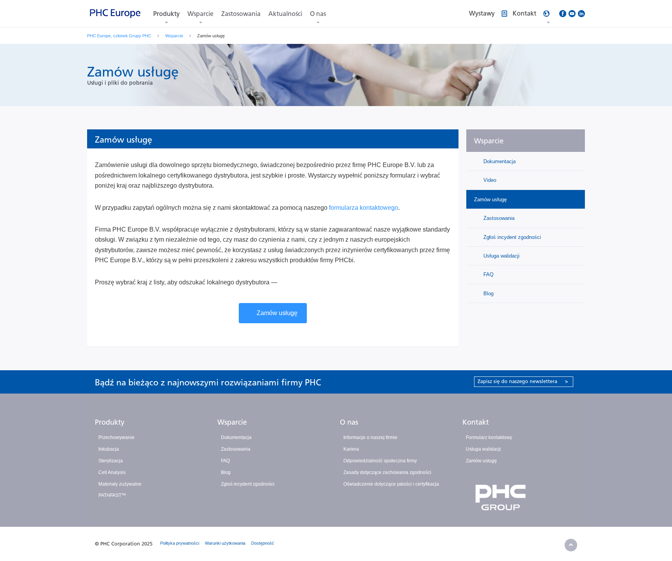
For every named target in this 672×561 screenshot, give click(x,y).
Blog (488, 293)
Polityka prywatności (179, 543)
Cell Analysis (112, 472)
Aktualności (285, 13)
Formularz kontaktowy (489, 437)
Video (489, 180)
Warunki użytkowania (225, 543)
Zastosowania (241, 13)
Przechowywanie (116, 437)
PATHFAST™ (112, 495)
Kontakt (475, 422)
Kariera (351, 449)
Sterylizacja (110, 460)
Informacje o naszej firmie (370, 437)
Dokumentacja (499, 161)
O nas (318, 13)
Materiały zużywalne (120, 484)
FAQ (488, 274)
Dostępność (262, 543)
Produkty (166, 13)
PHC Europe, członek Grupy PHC (119, 35)
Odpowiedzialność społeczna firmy (380, 460)
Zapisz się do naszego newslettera (523, 381)
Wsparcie (200, 13)
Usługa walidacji (501, 256)
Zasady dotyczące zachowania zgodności (387, 472)
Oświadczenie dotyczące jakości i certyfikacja (391, 484)
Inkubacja (108, 449)
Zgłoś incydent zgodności (511, 237)
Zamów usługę (277, 313)
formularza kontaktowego (363, 207)
